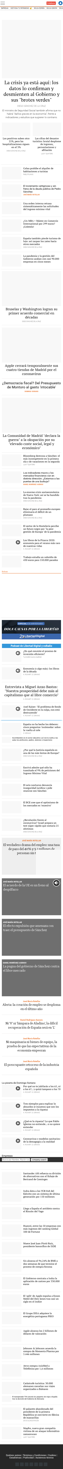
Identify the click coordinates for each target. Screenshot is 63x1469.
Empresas (4, 8)
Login (60, 3)
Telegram (41, 1464)
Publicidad (28, 1457)
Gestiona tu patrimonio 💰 (21, 8)
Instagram (26, 1464)
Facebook (17, 1464)
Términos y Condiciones (34, 1455)
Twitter (22, 1464)
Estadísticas (15, 1457)
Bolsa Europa (52, 8)
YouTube (31, 1464)
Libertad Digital (31, 1449)
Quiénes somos (13, 1455)
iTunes (45, 1464)
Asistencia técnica (44, 1457)
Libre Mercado (22, 3)
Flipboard (36, 1464)
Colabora (51, 3)
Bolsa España (39, 8)
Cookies (52, 1455)
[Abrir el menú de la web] (3, 3)
